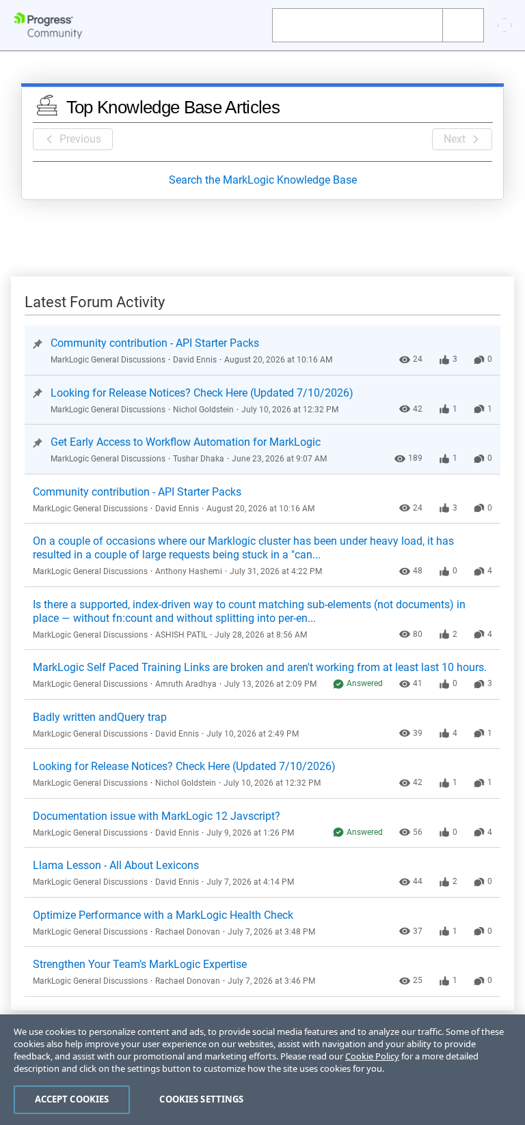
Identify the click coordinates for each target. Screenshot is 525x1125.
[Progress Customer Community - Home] (48, 25)
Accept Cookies (72, 1099)
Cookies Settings (201, 1099)
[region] (262, 1069)
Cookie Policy (372, 1056)
